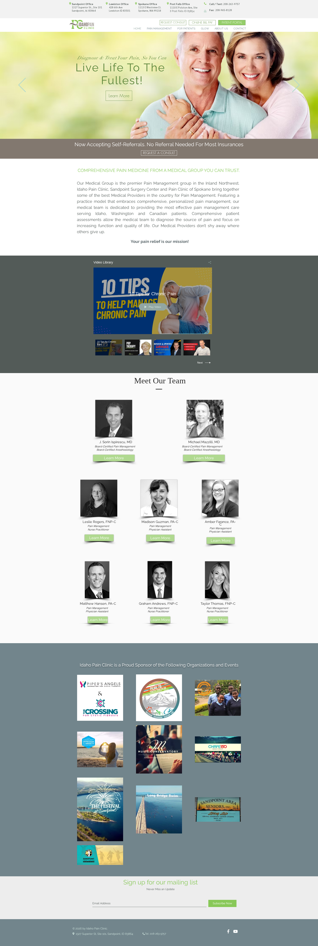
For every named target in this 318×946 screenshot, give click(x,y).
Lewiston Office (118, 4)
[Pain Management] (156, 129)
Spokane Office (147, 4)
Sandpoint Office (82, 4)
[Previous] (22, 85)
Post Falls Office (180, 4)
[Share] (208, 262)
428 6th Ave (116, 7)
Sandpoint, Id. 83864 (84, 10)
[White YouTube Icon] (235, 931)
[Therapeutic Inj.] (161, 129)
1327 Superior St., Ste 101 (87, 7)
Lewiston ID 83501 (119, 10)
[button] (159, 28)
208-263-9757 (224, 4)
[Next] (296, 85)
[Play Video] (108, 347)
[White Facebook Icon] (228, 931)
